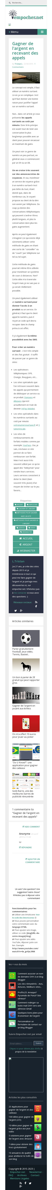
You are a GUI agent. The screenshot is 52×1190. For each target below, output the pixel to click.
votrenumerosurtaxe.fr (24, 425)
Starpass (28, 397)
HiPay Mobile (27, 408)
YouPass (27, 445)
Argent (27, 544)
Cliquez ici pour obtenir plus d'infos (25, 1048)
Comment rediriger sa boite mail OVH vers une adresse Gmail (29, 1005)
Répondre (26, 847)
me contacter (20, 592)
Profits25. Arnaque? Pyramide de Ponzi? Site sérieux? (29, 995)
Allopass (17, 401)
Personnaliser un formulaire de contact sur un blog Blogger (30, 1024)
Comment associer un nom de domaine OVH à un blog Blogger (30, 976)
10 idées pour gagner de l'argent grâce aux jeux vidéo (20, 1128)
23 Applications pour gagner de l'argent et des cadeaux (21, 1109)
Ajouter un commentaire (32, 860)
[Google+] (20, 610)
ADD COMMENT (32, 826)
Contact (35, 1175)
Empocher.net (17, 1172)
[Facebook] (35, 606)
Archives (22, 1175)
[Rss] (35, 602)
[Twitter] (15, 610)
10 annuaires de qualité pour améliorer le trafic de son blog (21, 1155)
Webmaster (27, 550)
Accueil (28, 538)
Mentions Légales (19, 1178)
